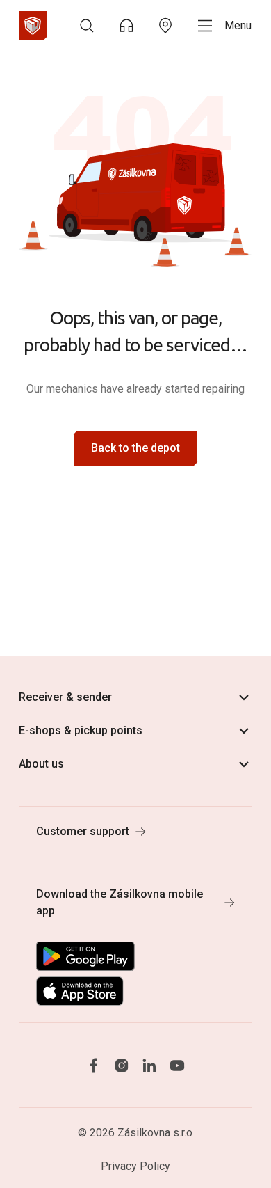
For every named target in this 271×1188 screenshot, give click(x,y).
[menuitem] (87, 26)
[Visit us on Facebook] (93, 1065)
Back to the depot (135, 447)
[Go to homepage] (33, 25)
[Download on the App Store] (80, 991)
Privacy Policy (135, 1166)
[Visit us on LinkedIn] (149, 1065)
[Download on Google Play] (85, 956)
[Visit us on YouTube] (177, 1065)
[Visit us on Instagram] (121, 1065)
